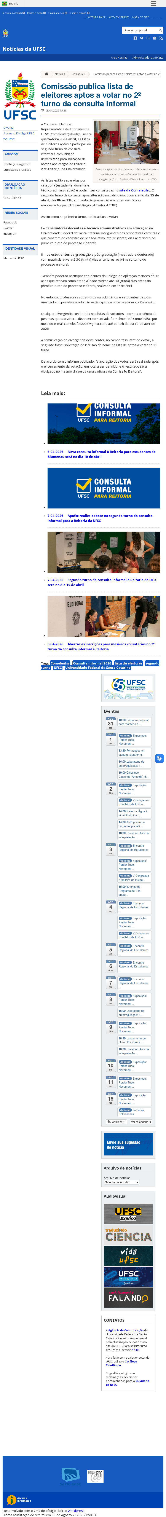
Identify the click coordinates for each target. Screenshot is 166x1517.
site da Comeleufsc (134, 190)
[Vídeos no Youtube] (148, 38)
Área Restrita (119, 57)
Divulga (8, 127)
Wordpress (76, 1510)
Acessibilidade (96, 17)
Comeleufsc (60, 663)
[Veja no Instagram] (154, 38)
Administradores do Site (147, 57)
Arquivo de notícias (117, 1178)
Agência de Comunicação (126, 1330)
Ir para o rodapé (79, 13)
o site (135, 1350)
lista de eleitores (128, 663)
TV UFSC (9, 139)
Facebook (10, 222)
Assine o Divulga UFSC (18, 133)
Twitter (7, 228)
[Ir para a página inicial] (45, 74)
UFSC (58, 667)
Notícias (60, 74)
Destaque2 (78, 74)
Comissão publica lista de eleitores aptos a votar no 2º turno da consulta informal (91, 95)
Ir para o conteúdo (13, 13)
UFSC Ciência (12, 198)
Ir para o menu (36, 13)
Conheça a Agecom (16, 164)
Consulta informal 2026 (92, 663)
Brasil (13, 3)
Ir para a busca (57, 13)
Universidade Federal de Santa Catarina (98, 667)
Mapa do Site (140, 17)
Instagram (10, 234)
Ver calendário (140, 1121)
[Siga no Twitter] (142, 38)
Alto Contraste (119, 17)
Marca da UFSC (13, 258)
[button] (116, 1122)
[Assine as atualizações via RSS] (161, 38)
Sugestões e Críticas (17, 170)
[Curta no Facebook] (135, 38)
